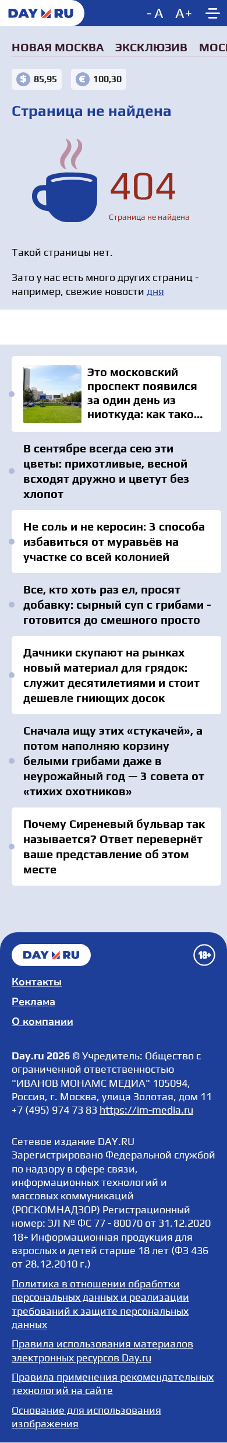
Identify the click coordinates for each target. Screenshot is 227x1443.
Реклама (33, 1002)
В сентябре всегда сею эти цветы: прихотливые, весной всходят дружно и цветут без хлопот (106, 470)
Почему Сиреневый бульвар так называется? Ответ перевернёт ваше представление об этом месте (114, 846)
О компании (42, 1021)
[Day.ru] (42, 13)
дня (155, 291)
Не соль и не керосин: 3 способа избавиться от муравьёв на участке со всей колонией (114, 541)
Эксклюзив (151, 47)
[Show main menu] (212, 13)
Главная (51, 955)
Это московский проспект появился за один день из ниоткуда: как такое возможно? (116, 394)
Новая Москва (58, 47)
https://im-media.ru (146, 1110)
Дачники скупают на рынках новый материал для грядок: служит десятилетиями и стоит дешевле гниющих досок (111, 674)
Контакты (37, 982)
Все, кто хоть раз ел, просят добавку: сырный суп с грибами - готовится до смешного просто (117, 604)
